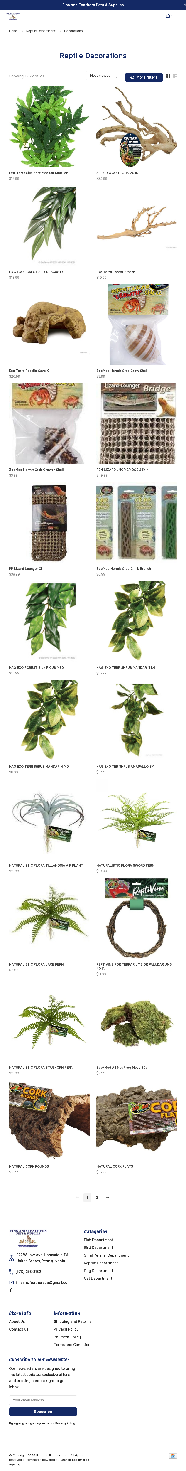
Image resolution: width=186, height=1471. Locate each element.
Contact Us (18, 1329)
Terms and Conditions (73, 1344)
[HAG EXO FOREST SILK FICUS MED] (49, 622)
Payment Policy (67, 1337)
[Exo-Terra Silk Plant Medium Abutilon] (49, 127)
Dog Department (98, 1270)
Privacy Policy (66, 1329)
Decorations (73, 31)
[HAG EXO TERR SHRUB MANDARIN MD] (49, 721)
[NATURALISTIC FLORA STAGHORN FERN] (49, 1022)
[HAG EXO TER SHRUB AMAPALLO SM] (136, 721)
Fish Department (98, 1239)
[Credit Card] (173, 1457)
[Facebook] (11, 1290)
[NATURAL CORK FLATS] (136, 1121)
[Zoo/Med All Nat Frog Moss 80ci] (136, 1022)
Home (13, 31)
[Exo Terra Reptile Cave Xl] (49, 325)
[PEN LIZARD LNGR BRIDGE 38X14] (136, 424)
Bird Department (98, 1247)
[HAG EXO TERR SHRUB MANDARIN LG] (136, 622)
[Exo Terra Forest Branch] (136, 226)
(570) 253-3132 (28, 1271)
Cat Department (98, 1278)
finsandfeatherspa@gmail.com (43, 1282)
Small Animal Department (106, 1255)
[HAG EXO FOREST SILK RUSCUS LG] (49, 226)
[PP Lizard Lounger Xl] (49, 523)
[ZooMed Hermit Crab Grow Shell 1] (136, 325)
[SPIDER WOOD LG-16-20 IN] (136, 127)
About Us (17, 1321)
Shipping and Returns (72, 1321)
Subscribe (43, 1411)
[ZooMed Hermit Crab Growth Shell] (49, 424)
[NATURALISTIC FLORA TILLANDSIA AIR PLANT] (49, 820)
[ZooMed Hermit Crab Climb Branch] (136, 523)
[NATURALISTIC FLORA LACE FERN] (49, 919)
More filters (146, 77)
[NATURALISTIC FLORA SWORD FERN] (136, 820)
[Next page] (108, 1197)
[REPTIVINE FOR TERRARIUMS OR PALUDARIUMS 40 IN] (136, 919)
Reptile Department (41, 31)
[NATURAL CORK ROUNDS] (49, 1121)
